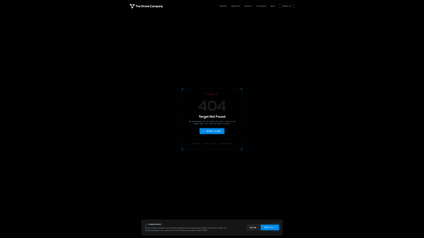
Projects (248, 6)
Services (223, 6)
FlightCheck (261, 6)
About (273, 6)
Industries (235, 6)
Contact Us (286, 6)
